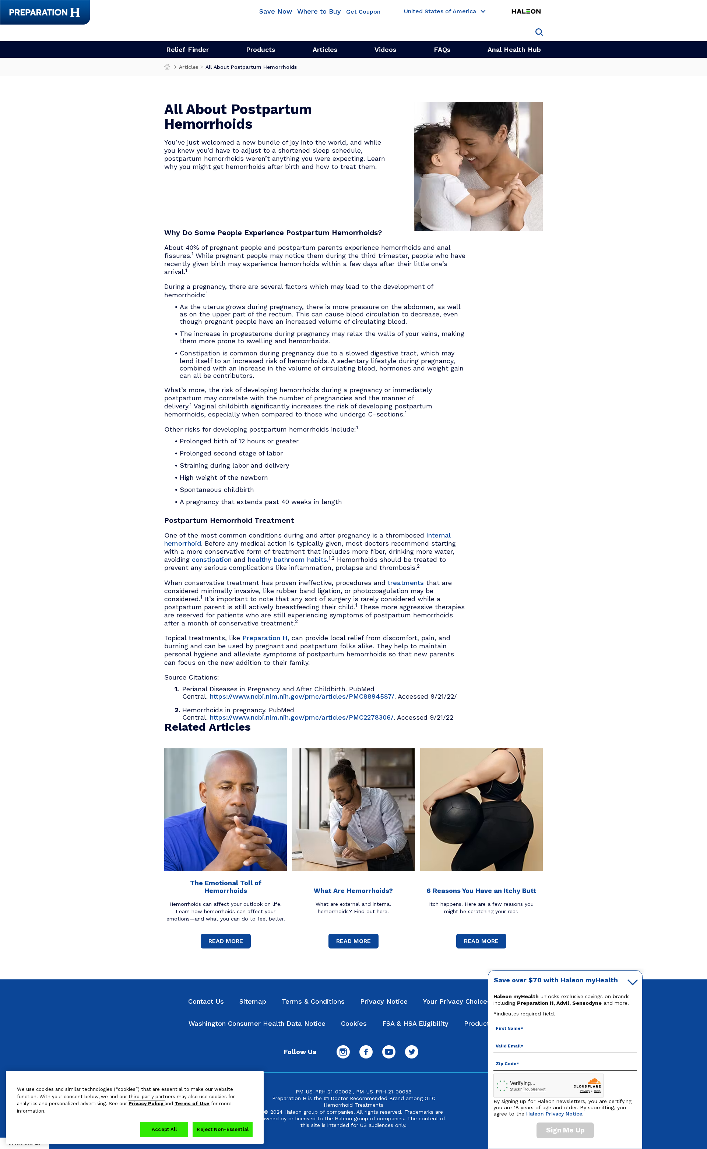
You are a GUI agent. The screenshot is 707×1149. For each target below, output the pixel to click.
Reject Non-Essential (223, 1129)
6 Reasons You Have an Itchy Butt (481, 890)
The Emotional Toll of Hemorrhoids (225, 886)
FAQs (442, 49)
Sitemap (252, 1001)
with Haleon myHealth (556, 980)
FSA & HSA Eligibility (415, 1023)
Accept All (164, 1129)
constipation (212, 559)
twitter (411, 1051)
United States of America (440, 11)
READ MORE (225, 940)
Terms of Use (192, 1103)
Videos (385, 49)
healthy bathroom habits (287, 559)
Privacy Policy (147, 1103)
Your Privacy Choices (457, 1001)
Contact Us (206, 1001)
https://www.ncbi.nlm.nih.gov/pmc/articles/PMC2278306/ (302, 717)
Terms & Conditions (313, 1001)
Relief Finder (187, 49)
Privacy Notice (384, 1001)
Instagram (343, 1051)
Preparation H (265, 638)
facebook (366, 1051)
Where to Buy (319, 11)
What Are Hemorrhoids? (353, 890)
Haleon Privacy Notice (554, 1114)
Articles (325, 49)
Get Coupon (363, 12)
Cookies (354, 1023)
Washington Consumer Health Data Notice (257, 1023)
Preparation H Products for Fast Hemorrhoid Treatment (168, 68)
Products (260, 49)
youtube (388, 1051)
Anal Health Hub (514, 49)
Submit (539, 32)
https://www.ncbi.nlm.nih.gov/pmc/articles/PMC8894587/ (302, 696)
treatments (406, 582)
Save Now (275, 11)
